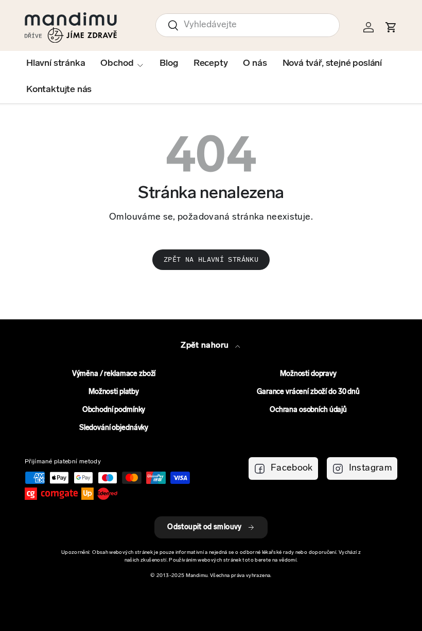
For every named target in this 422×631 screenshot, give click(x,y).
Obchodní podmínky (114, 410)
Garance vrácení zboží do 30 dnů (308, 392)
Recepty (211, 63)
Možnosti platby (114, 392)
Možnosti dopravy (308, 374)
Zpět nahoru (206, 345)
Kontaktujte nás (59, 90)
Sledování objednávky (113, 428)
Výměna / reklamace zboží (114, 374)
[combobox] (247, 25)
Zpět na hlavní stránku (211, 259)
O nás (255, 63)
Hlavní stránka (55, 63)
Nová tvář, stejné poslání (332, 63)
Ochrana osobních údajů (308, 410)
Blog (169, 63)
